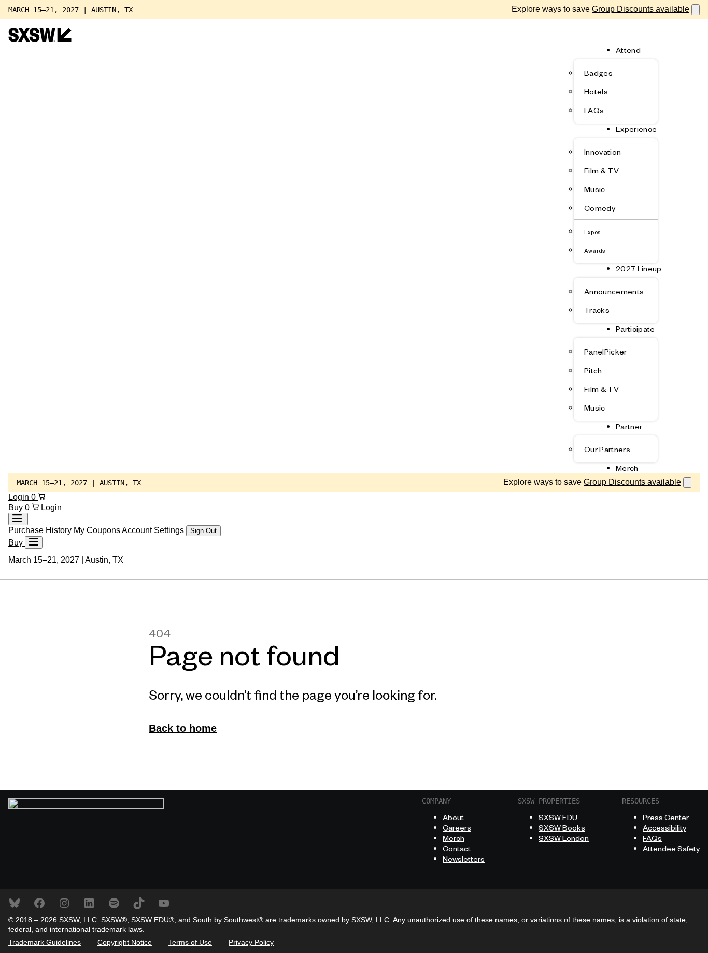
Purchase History (41, 530)
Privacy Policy (251, 942)
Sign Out (203, 531)
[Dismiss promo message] (695, 9)
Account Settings (154, 530)
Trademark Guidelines (44, 942)
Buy (16, 507)
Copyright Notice (124, 942)
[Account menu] (18, 519)
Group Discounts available (640, 9)
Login (19, 497)
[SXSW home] (40, 39)
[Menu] (34, 542)
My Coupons (98, 530)
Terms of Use (190, 942)
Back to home (183, 728)
